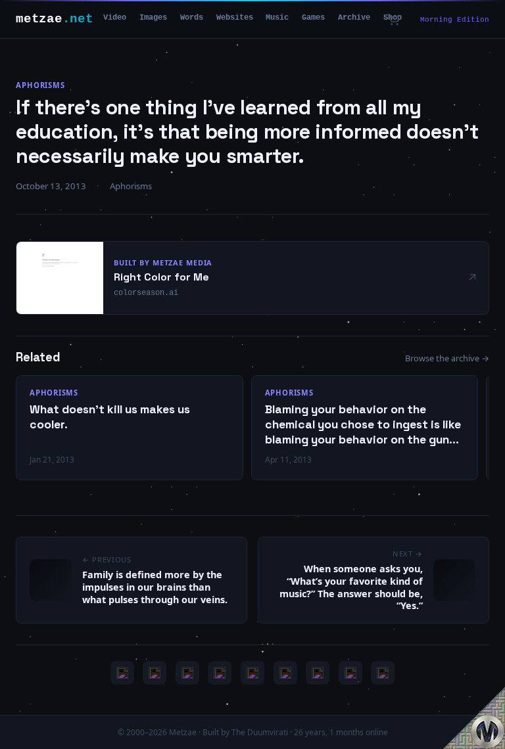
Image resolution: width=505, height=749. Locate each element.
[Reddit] (383, 673)
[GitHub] (219, 673)
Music (277, 17)
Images (153, 17)
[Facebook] (317, 673)
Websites (234, 17)
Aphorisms (40, 85)
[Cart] (393, 20)
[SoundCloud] (252, 673)
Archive (354, 17)
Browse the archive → (447, 358)
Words (191, 17)
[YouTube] (122, 673)
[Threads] (350, 673)
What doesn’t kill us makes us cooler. (110, 417)
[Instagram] (154, 673)
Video (114, 17)
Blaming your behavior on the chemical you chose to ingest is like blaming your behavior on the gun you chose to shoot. (363, 424)
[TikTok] (285, 673)
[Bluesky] (187, 673)
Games (313, 17)
